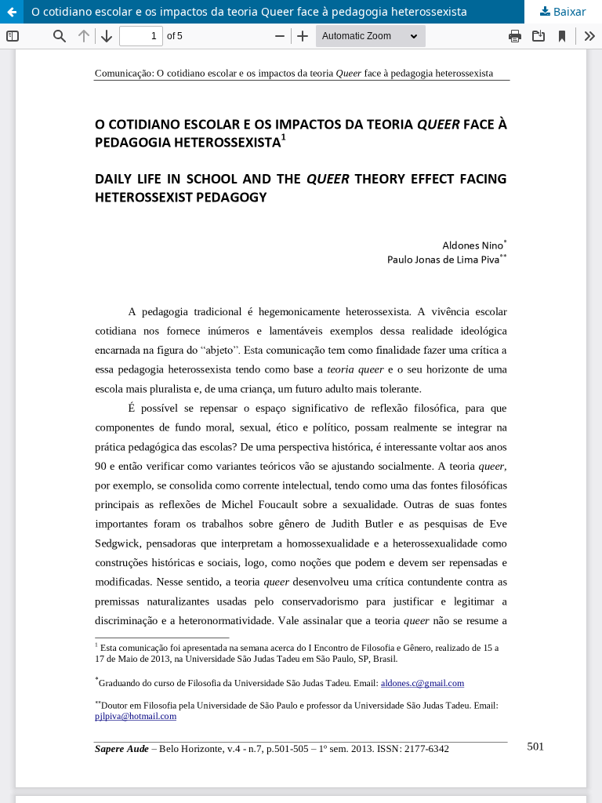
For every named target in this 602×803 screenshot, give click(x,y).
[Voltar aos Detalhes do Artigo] (12, 12)
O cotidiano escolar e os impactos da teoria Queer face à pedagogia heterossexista (249, 11)
